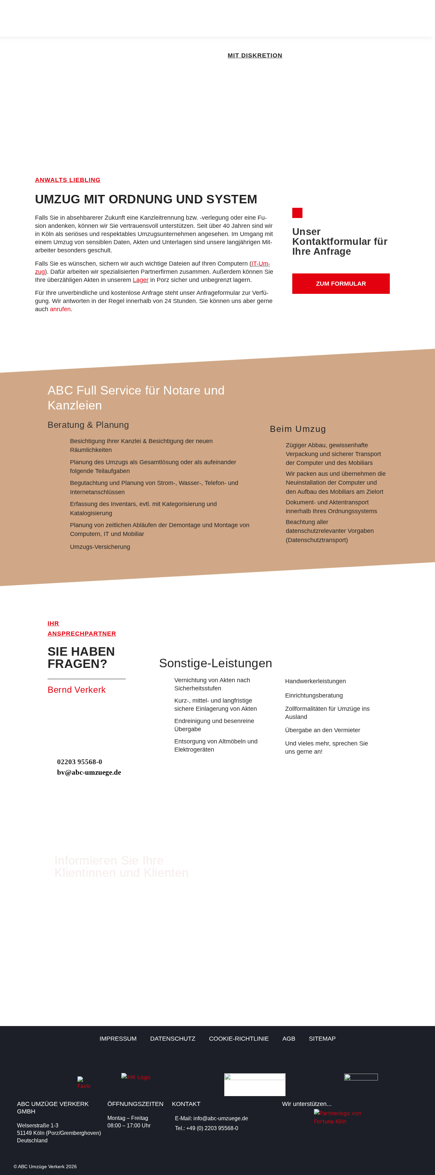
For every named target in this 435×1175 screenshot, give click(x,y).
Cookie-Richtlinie (239, 1038)
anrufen (60, 309)
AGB (288, 1038)
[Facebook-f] (397, 1060)
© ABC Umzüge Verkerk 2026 (45, 1166)
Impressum (118, 1038)
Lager (141, 279)
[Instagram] (415, 1060)
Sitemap (322, 1038)
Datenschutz (172, 1038)
